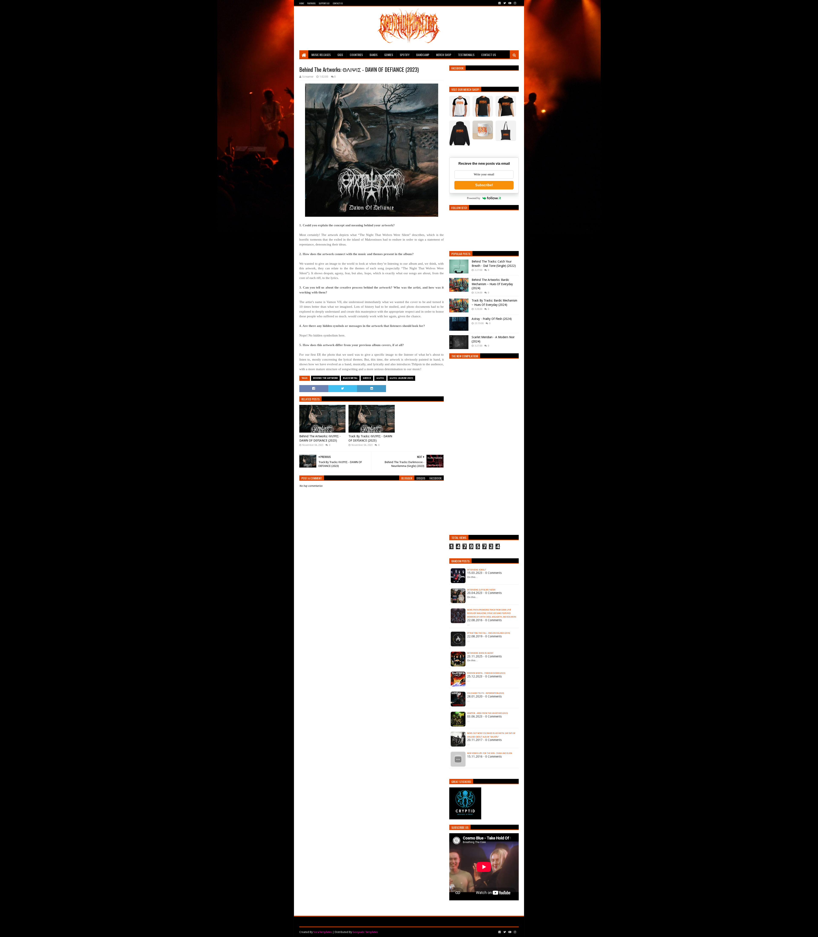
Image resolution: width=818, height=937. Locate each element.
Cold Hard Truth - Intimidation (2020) (485, 693)
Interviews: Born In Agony (480, 653)
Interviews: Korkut (476, 570)
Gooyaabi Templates (365, 932)
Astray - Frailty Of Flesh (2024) (492, 319)
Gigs (340, 54)
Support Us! (324, 3)
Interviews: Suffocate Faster (481, 590)
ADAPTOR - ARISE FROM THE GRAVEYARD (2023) (487, 713)
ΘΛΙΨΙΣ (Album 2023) (401, 378)
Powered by (473, 198)
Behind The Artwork (325, 378)
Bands (373, 54)
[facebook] (500, 3)
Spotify (404, 54)
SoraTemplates (322, 932)
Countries (356, 54)
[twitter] (505, 3)
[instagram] (514, 3)
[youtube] (510, 3)
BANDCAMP (422, 54)
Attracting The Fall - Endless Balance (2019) (488, 633)
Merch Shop (443, 54)
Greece (367, 378)
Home (301, 3)
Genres (388, 54)
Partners (311, 3)
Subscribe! (484, 185)
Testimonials (466, 54)
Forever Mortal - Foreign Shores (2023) (486, 673)
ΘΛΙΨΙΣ (380, 378)
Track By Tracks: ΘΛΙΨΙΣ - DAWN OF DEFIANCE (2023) (370, 438)
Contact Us (338, 3)
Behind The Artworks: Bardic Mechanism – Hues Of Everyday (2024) (492, 284)
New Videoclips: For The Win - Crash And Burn (489, 753)
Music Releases (321, 54)
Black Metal (350, 378)
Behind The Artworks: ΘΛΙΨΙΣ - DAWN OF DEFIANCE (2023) (320, 438)
